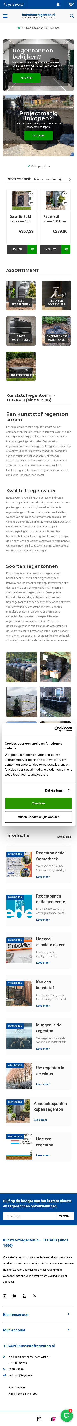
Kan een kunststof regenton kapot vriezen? (50, 985)
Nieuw (38, 179)
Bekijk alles (64, 836)
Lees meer (43, 876)
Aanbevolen (54, 179)
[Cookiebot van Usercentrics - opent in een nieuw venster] (54, 729)
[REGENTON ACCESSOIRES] (56, 295)
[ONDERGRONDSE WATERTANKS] (56, 330)
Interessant (18, 178)
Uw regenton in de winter (50, 1070)
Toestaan (38, 803)
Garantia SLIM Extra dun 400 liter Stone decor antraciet (21, 219)
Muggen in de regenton (48, 1028)
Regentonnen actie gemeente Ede (50, 899)
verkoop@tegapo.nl (20, 1375)
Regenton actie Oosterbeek (50, 856)
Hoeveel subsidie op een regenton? (51, 941)
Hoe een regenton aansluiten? (46, 1142)
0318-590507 (15, 4)
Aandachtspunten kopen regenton (50, 1106)
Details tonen (54, 790)
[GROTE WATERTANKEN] (21, 330)
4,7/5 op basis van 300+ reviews (40, 28)
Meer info (17, 249)
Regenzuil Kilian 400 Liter (55, 219)
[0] (70, 4)
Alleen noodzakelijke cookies (38, 817)
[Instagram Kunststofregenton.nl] (4, 1296)
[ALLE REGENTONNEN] (21, 295)
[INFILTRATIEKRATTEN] (21, 366)
